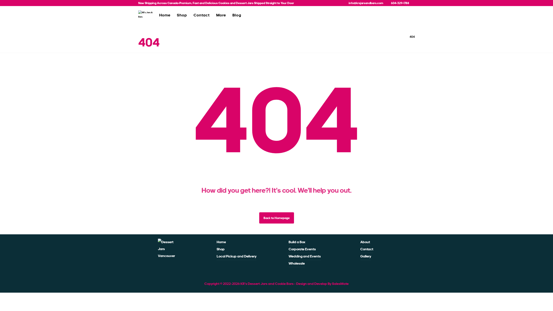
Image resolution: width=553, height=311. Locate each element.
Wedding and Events (305, 256)
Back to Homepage (277, 218)
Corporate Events (302, 249)
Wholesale (297, 263)
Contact (366, 249)
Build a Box (297, 242)
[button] (165, 267)
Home (221, 242)
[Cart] (410, 16)
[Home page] (401, 36)
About (365, 242)
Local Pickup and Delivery (236, 256)
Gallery (365, 256)
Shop (221, 249)
